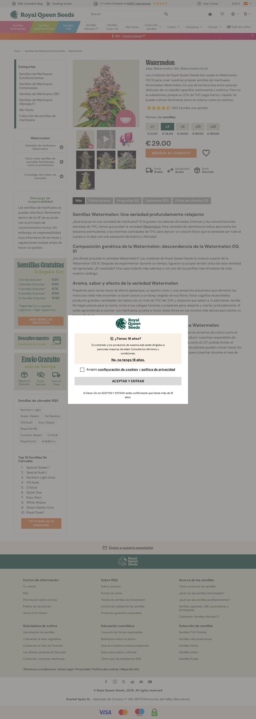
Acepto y (130, 369)
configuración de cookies (118, 369)
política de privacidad (158, 369)
